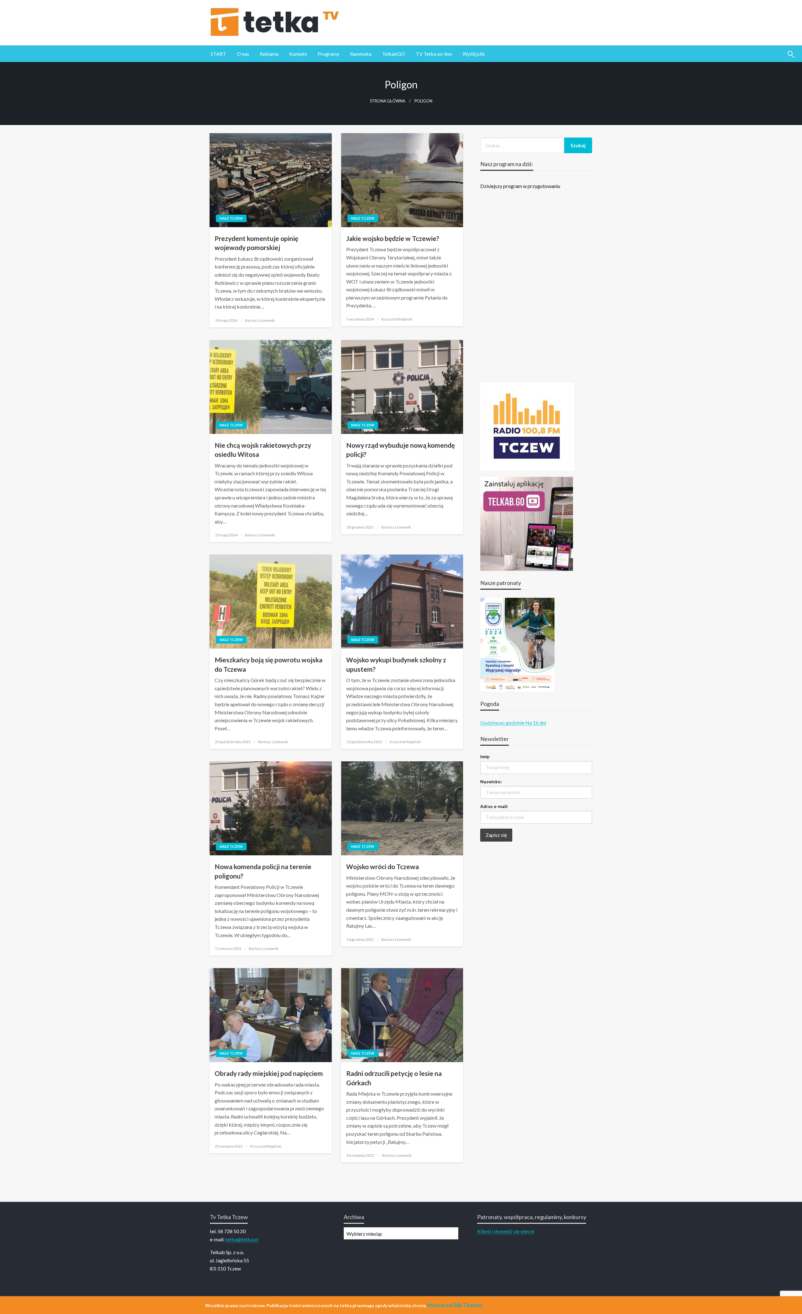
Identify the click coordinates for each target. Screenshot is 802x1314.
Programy (328, 54)
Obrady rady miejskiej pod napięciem (269, 1073)
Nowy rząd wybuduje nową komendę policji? (400, 449)
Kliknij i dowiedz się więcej (505, 1231)
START (218, 54)
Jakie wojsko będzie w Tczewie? (392, 238)
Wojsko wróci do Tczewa (382, 866)
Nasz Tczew (231, 218)
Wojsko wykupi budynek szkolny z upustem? (396, 664)
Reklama (269, 54)
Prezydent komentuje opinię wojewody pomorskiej (256, 242)
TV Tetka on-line (434, 54)
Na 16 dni (535, 723)
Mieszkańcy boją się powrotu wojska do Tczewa (268, 664)
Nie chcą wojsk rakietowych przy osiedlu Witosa (263, 449)
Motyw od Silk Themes (455, 1305)
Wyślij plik (473, 54)
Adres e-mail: (494, 806)
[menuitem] (218, 54)
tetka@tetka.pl (242, 1239)
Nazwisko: (491, 781)
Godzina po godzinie (502, 723)
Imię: (485, 756)
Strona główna (387, 101)
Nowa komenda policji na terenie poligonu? (263, 871)
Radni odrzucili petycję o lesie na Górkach (394, 1077)
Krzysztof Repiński (396, 319)
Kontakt (298, 54)
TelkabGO (393, 54)
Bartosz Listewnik (260, 320)
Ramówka (361, 54)
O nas (243, 54)
